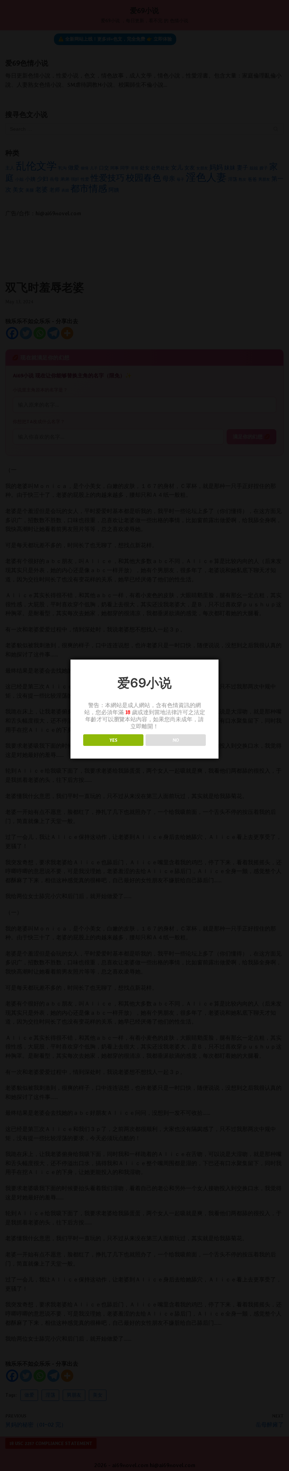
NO (176, 740)
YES (113, 740)
